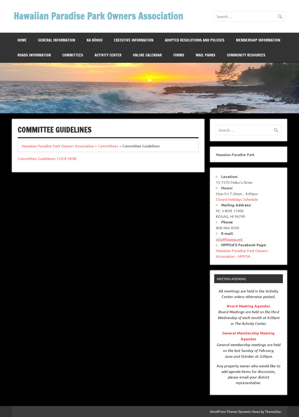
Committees (72, 55)
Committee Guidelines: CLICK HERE (47, 158)
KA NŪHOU (95, 40)
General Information (56, 40)
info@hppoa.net (229, 239)
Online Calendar (147, 55)
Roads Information (34, 55)
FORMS (178, 55)
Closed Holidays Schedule (237, 199)
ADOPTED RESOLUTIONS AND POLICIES (194, 40)
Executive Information (133, 40)
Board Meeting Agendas (248, 305)
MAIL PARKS (205, 55)
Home (22, 40)
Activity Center (108, 55)
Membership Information (258, 40)
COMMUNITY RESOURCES (246, 55)
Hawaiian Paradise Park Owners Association (98, 15)
